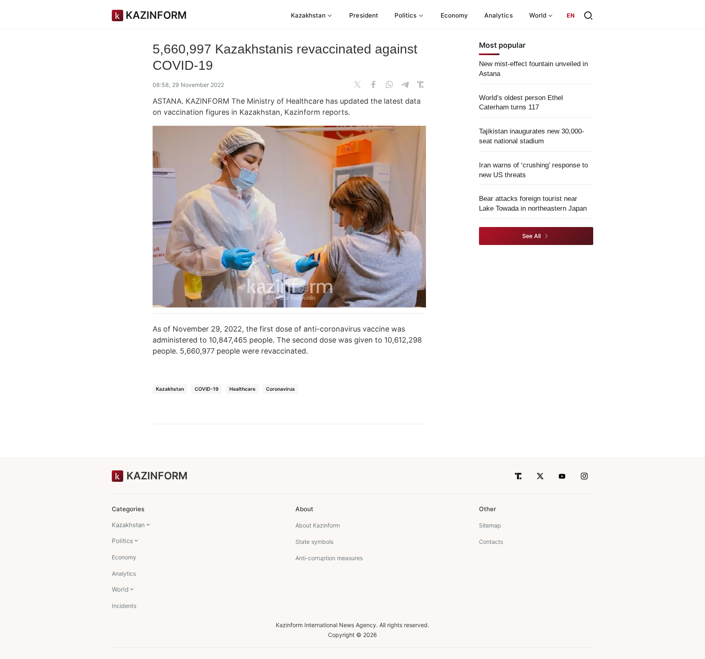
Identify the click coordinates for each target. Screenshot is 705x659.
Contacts (491, 541)
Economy (454, 15)
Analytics (498, 15)
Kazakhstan (170, 389)
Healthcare (242, 389)
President (363, 15)
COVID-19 (207, 389)
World (120, 589)
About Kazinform (317, 525)
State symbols (314, 541)
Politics (122, 541)
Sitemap (490, 525)
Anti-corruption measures (329, 557)
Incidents (124, 605)
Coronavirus (280, 389)
